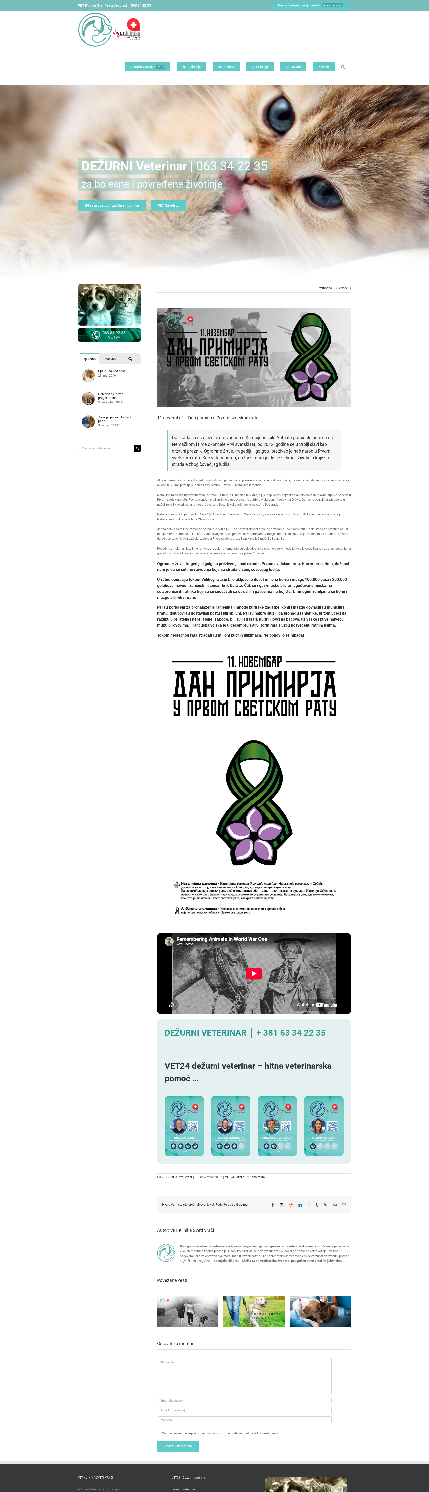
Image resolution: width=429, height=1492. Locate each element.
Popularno (88, 359)
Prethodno (325, 288)
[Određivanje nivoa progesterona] (88, 394)
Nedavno (109, 359)
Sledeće (342, 288)
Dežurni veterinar (183, 1489)
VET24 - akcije (234, 1177)
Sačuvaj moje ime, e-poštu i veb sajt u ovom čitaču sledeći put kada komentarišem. (220, 1433)
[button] (343, 66)
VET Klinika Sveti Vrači (177, 1177)
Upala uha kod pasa (112, 371)
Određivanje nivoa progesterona (110, 396)
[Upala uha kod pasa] (88, 371)
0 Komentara (256, 1177)
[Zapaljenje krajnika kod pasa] (88, 418)
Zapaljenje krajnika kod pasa (114, 419)
